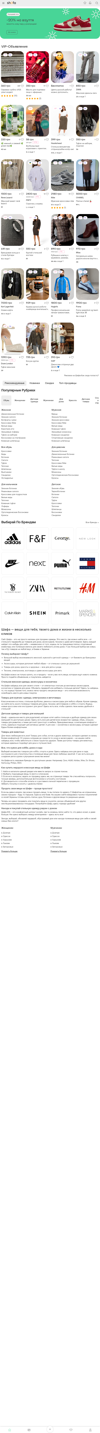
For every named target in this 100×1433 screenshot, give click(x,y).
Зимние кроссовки (60, 420)
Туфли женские (8, 367)
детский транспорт (38, 722)
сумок (63, 663)
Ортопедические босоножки (65, 475)
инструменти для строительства (16, 754)
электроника (18, 670)
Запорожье (8, 847)
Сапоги (4, 460)
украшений (74, 663)
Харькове (7, 840)
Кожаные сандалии (60, 435)
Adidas (77, 760)
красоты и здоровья (30, 667)
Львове (6, 843)
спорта (43, 751)
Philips (13, 763)
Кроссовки (6, 451)
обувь (82, 720)
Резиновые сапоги (60, 457)
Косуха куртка (32, 361)
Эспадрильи (7, 478)
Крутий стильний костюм (34, 254)
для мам (51, 725)
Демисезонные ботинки (12, 414)
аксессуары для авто (52, 670)
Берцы (55, 414)
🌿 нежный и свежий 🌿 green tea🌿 (12, 144)
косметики (6, 688)
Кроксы (55, 478)
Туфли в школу (58, 469)
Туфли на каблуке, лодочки (84, 144)
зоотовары (30, 670)
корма (26, 738)
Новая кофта (7, 310)
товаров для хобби (30, 751)
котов (50, 736)
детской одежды (60, 657)
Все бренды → (92, 522)
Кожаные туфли (59, 429)
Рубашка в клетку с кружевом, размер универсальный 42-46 (61, 256)
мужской (47, 657)
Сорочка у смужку (34, 204)
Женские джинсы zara (86, 93)
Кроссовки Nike (8, 423)
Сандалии (6, 475)
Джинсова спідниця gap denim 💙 (62, 365)
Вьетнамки (6, 472)
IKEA (19, 763)
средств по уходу (50, 738)
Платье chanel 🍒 (84, 201)
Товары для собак (39, 736)
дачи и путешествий (41, 743)
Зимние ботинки (59, 417)
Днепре (6, 833)
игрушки (89, 720)
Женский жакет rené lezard (10, 202)
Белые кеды (6, 426)
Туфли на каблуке (9, 435)
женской (38, 657)
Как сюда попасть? (90, 375)
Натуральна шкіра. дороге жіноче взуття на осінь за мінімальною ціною (87, 257)
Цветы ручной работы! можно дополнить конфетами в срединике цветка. (62, 91)
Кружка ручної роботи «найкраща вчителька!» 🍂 (37, 308)
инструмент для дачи (32, 706)
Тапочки (5, 466)
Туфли (4, 463)
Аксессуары (9, 663)
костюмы (19, 701)
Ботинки (5, 457)
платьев (59, 685)
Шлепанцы (6, 469)
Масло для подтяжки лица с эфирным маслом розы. (35, 91)
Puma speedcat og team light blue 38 (87, 311)
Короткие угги (7, 429)
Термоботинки (58, 491)
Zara (65, 760)
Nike (83, 760)
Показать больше (9, 851)
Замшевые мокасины (61, 432)
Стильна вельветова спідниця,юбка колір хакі (62, 148)
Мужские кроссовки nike (62, 201)
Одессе (6, 836)
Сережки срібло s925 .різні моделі (11, 91)
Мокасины (56, 472)
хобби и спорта (77, 704)
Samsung (5, 763)
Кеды (3, 454)
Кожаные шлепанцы (10, 441)
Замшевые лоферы (10, 432)
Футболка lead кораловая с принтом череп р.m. (36, 147)
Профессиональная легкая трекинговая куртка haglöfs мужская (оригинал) (61, 311)
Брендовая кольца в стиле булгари (10, 254)
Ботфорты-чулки (8, 420)
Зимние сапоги (8, 417)
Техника (7, 670)
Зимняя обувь (58, 488)
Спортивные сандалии (62, 438)
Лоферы (5, 506)
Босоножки (57, 512)
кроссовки (13, 706)
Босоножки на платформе (13, 438)
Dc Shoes (90, 760)
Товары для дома (12, 667)
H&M (70, 760)
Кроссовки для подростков (14, 494)
